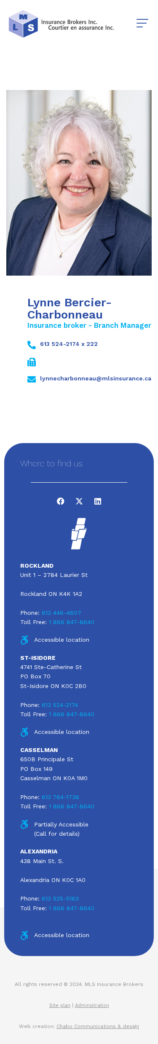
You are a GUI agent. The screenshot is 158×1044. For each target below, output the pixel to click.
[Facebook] (60, 501)
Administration (92, 1005)
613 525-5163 (60, 898)
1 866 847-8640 (71, 622)
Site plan (59, 1005)
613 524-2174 (60, 704)
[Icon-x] (79, 501)
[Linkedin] (98, 501)
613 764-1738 (60, 797)
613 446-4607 (61, 612)
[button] (142, 23)
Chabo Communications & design (97, 1026)
